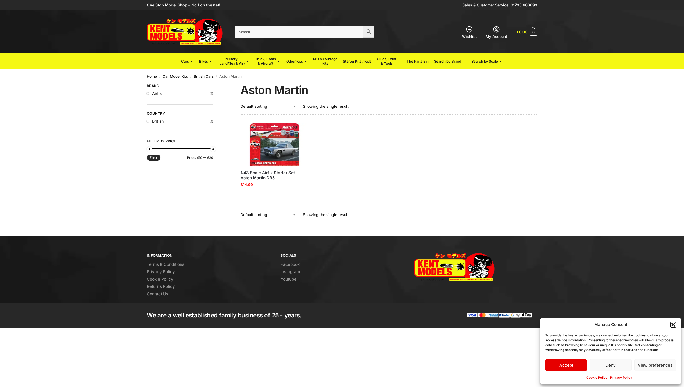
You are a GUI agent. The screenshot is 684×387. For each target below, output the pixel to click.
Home (152, 76)
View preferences (655, 365)
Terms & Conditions (165, 264)
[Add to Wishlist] (302, 130)
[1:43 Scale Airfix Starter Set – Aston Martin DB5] (275, 144)
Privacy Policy (621, 377)
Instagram (290, 271)
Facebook (290, 264)
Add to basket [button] (274, 196)
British (158, 121)
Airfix (157, 93)
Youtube (288, 279)
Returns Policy (161, 286)
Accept (566, 365)
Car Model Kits (175, 76)
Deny (611, 365)
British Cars (204, 76)
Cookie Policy (596, 377)
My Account (496, 36)
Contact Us (157, 293)
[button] (673, 324)
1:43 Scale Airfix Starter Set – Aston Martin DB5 (269, 175)
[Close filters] (214, 86)
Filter (153, 158)
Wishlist (469, 36)
